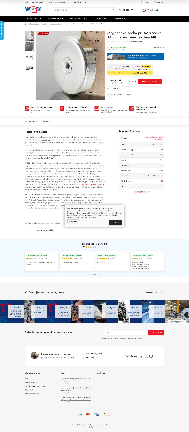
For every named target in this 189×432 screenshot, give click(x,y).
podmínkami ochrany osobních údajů (131, 338)
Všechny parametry (140, 192)
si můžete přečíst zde (88, 217)
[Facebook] (141, 356)
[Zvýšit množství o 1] (136, 81)
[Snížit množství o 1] (129, 81)
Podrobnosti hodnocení (135, 42)
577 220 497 (127, 10)
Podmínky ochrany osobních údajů (58, 2)
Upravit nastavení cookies (110, 425)
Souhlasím (115, 223)
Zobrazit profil (152, 292)
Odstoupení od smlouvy (32, 394)
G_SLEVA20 (146, 66)
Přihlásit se (156, 333)
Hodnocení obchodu (94, 244)
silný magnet (46, 140)
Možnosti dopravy (159, 47)
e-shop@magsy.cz (94, 353)
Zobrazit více (94, 274)
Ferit (161, 160)
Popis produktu (30, 122)
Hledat (112, 10)
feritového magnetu (63, 137)
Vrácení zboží (77, 2)
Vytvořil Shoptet (95, 427)
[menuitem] (35, 19)
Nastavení (73, 221)
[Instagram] (146, 356)
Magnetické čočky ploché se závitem (154, 138)
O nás (26, 2)
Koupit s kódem (142, 69)
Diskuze (45, 122)
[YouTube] (151, 356)
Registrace (159, 2)
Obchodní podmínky (38, 2)
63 (162, 181)
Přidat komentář (45, 230)
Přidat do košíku (150, 81)
